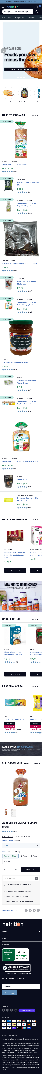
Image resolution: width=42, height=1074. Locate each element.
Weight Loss (20, 18)
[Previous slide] (3, 51)
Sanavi (19, 377)
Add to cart (15, 570)
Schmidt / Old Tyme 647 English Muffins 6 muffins (27, 402)
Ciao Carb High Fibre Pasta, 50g (28, 183)
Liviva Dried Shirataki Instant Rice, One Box (13, 653)
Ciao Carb (21, 179)
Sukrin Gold (22, 479)
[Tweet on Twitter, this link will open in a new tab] (34, 910)
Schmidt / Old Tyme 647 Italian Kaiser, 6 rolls (20, 461)
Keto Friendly (6, 18)
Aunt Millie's (7, 837)
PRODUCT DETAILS (32, 763)
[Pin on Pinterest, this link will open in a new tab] (30, 910)
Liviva (6, 649)
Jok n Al (5, 359)
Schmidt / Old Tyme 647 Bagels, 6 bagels (27, 204)
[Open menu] (3, 7)
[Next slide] (38, 51)
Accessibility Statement (31, 1039)
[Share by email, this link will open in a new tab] (38, 910)
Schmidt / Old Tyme (9, 161)
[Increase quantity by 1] (16, 869)
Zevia (6, 716)
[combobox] (17, 11)
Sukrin (19, 476)
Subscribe (9, 993)
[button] (34, 7)
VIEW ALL (36, 115)
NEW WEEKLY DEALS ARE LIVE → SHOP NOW (21, 2)
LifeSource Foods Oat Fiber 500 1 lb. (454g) (19, 263)
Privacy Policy (6, 1039)
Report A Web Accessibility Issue (19, 973)
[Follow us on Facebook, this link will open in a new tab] (3, 1010)
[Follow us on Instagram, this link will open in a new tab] (7, 1010)
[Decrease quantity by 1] (4, 869)
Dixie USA (20, 278)
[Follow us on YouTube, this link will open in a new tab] (15, 1010)
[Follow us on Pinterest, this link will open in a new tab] (11, 1010)
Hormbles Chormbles (25, 495)
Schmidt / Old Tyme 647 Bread (14, 164)
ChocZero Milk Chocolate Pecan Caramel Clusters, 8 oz (14, 555)
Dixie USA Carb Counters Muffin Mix (27, 282)
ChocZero (8, 550)
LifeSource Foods (9, 260)
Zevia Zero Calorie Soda (14, 719)
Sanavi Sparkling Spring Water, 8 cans (26, 381)
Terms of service (17, 1039)
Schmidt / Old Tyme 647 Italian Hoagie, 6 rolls (27, 303)
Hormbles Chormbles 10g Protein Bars (27, 499)
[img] (6, 812)
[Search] (36, 11)
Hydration (32, 18)
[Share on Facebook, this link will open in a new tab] (26, 910)
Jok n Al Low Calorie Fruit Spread (15, 362)
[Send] (36, 878)
